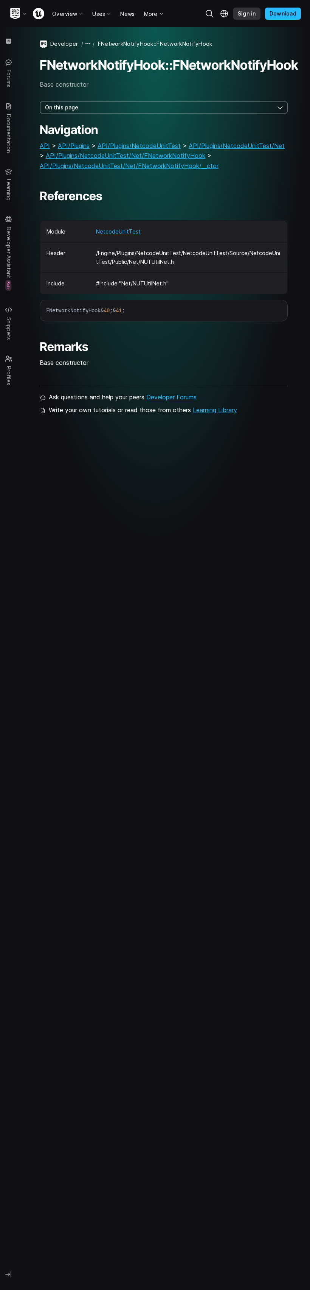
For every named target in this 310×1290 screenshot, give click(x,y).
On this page (61, 107)
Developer (64, 44)
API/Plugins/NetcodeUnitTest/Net (237, 146)
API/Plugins (74, 146)
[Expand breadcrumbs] (88, 44)
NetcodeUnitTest (118, 231)
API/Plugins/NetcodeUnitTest (139, 146)
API (45, 146)
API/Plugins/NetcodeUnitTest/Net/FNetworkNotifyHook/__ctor (129, 166)
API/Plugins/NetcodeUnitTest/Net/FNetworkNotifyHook (125, 155)
